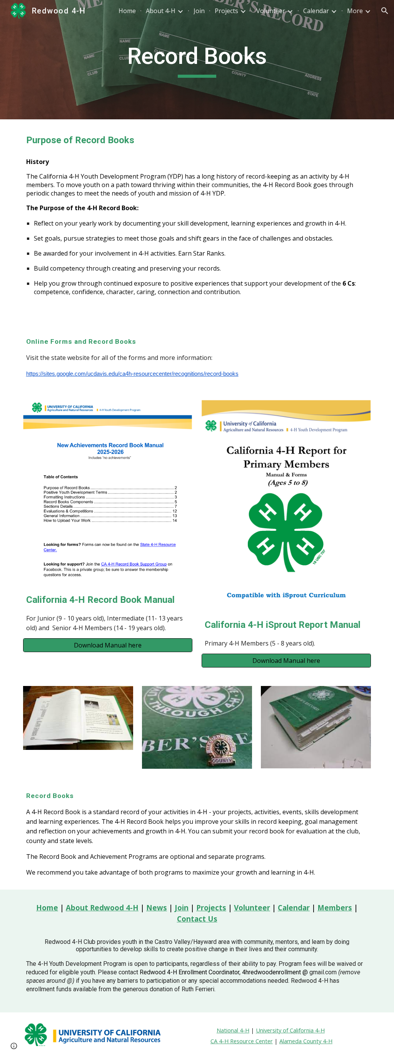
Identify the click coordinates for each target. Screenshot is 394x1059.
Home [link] (127, 11)
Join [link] (199, 11)
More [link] (355, 11)
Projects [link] (226, 11)
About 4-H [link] (160, 11)
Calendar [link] (316, 11)
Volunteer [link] (270, 11)
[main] (197, 59)
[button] (385, 11)
